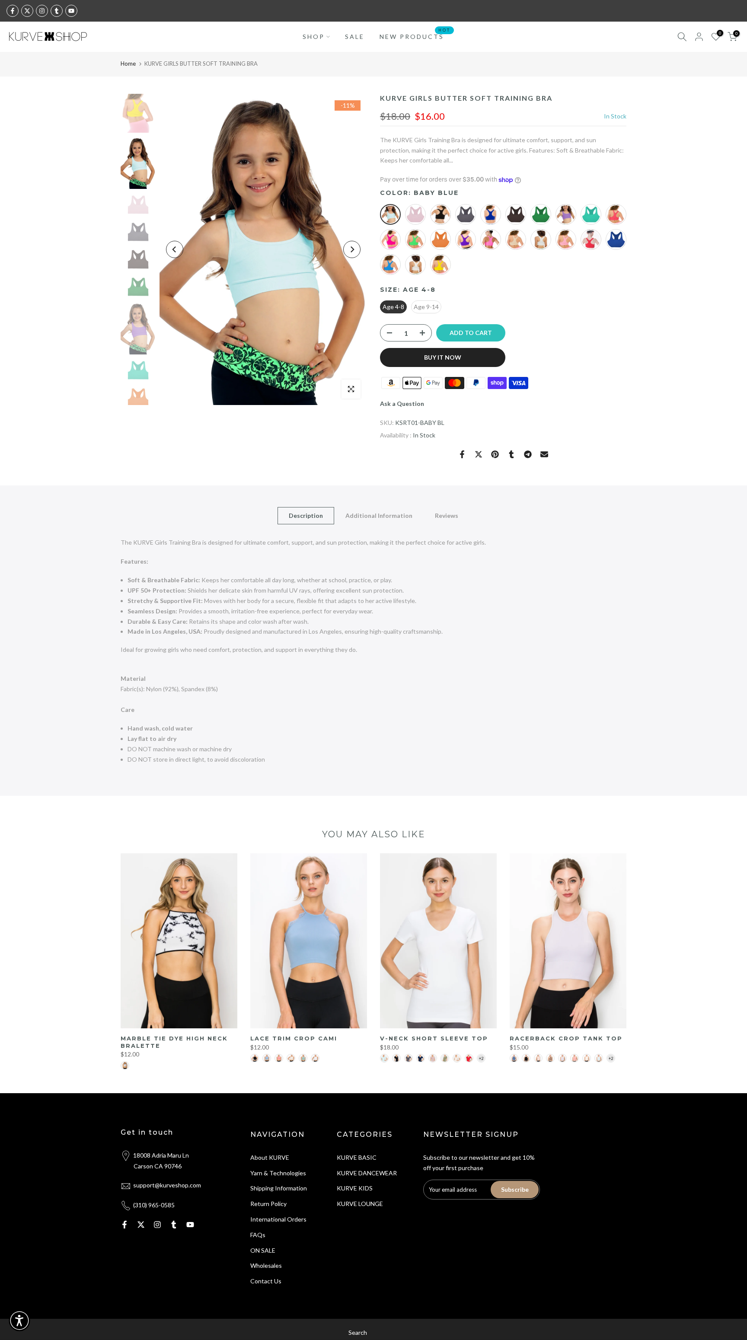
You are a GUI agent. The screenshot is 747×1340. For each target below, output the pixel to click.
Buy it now (442, 357)
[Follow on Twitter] (27, 11)
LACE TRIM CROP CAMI (293, 1038)
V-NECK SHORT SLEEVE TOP (434, 1038)
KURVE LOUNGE (360, 1203)
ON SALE (262, 1250)
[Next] (352, 249)
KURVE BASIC (357, 1157)
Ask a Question (402, 403)
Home (128, 63)
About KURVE (269, 1157)
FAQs (257, 1234)
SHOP (314, 36)
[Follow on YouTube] (71, 11)
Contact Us (265, 1281)
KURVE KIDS (355, 1188)
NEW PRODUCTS (415, 36)
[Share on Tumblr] (511, 454)
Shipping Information (278, 1188)
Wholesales (266, 1265)
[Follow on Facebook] (12, 11)
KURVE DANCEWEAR (367, 1173)
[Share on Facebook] (462, 454)
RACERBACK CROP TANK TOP (566, 1038)
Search (357, 1332)
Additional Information (378, 515)
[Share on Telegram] (528, 454)
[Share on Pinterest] (495, 454)
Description (306, 515)
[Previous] (174, 249)
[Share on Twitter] (478, 454)
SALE (354, 36)
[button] (19, 1320)
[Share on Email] (544, 454)
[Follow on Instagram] (42, 11)
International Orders (278, 1219)
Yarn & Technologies (278, 1173)
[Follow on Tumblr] (57, 11)
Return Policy (268, 1203)
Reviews (446, 515)
